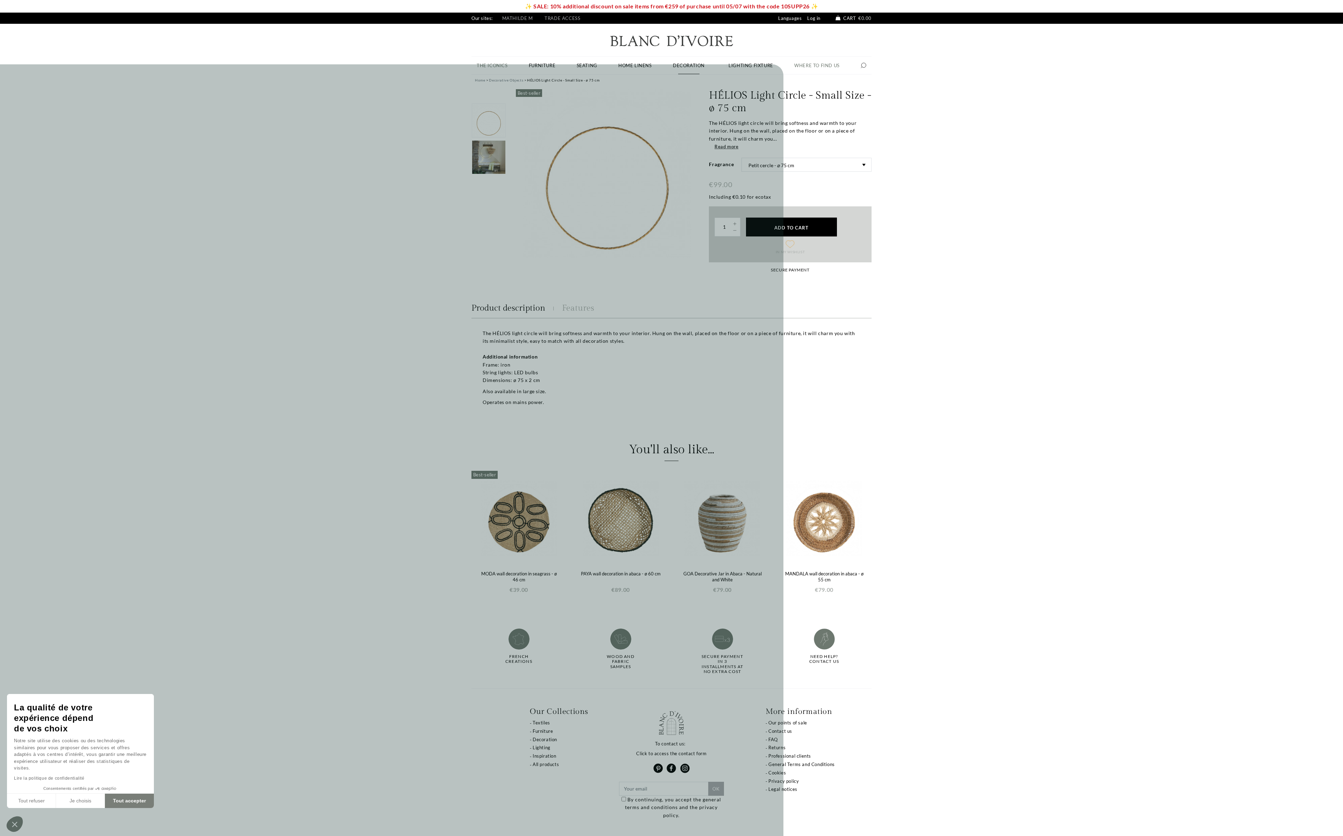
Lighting (541, 747)
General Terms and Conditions (801, 764)
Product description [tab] (508, 308)
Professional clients (789, 756)
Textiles (541, 722)
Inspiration (544, 756)
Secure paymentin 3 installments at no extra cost (722, 664)
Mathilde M (517, 18)
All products (546, 764)
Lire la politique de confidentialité (49, 778)
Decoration (545, 739)
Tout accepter (129, 800)
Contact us (780, 731)
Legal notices (782, 789)
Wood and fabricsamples (620, 661)
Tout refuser (31, 800)
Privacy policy (783, 781)
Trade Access (562, 18)
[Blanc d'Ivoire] (671, 40)
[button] (14, 824)
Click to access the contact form (671, 753)
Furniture (543, 731)
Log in (813, 18)
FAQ (773, 739)
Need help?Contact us (824, 659)
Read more (726, 146)
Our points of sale (787, 722)
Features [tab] (578, 308)
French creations (518, 659)
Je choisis (80, 800)
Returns (777, 747)
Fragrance (721, 164)
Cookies (777, 772)
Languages (790, 18)
